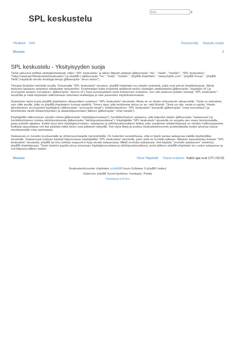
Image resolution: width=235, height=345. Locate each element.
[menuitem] (31, 43)
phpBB (114, 168)
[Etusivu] (19, 22)
